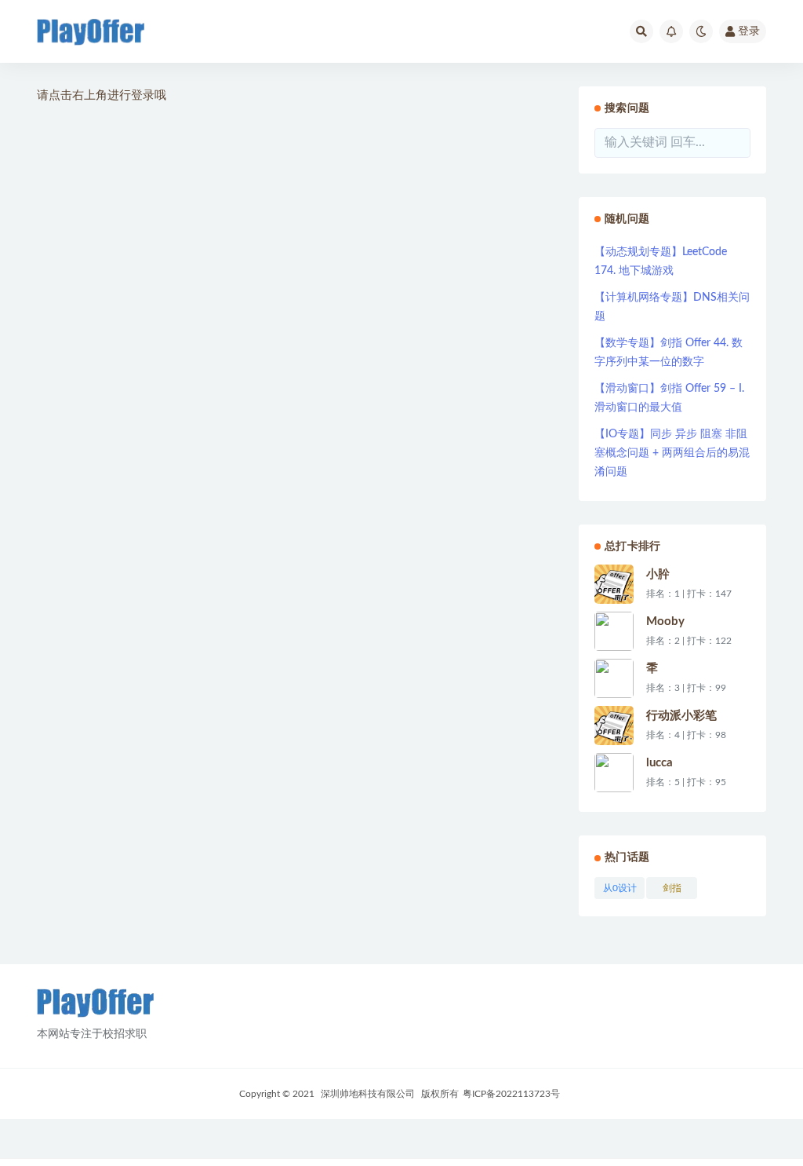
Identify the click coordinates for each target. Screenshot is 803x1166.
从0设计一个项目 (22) (619, 891)
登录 (749, 31)
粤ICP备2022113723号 (511, 1093)
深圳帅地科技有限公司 (368, 1093)
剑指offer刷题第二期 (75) (672, 891)
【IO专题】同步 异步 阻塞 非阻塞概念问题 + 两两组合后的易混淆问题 (672, 453)
